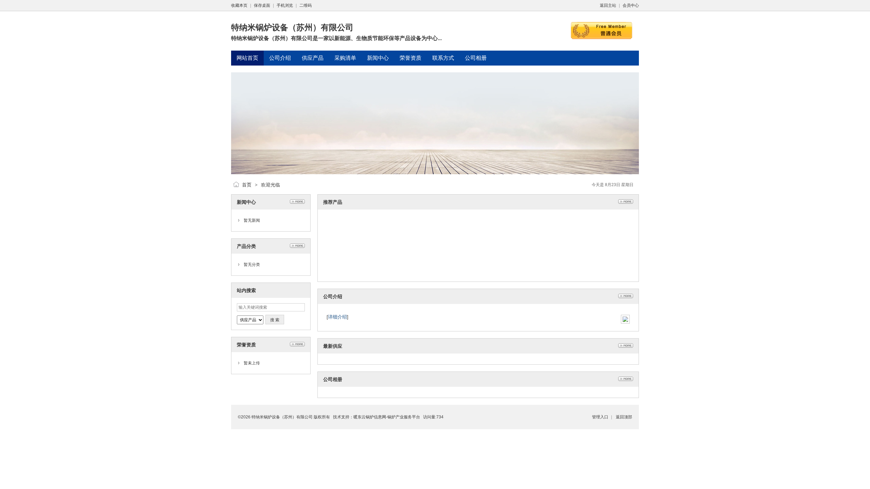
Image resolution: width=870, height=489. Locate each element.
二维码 (305, 5)
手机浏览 (285, 5)
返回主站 (608, 5)
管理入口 (600, 417)
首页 (246, 184)
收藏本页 (239, 5)
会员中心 (631, 5)
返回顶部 (624, 417)
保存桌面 (262, 5)
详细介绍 (337, 317)
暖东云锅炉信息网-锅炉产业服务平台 (386, 417)
